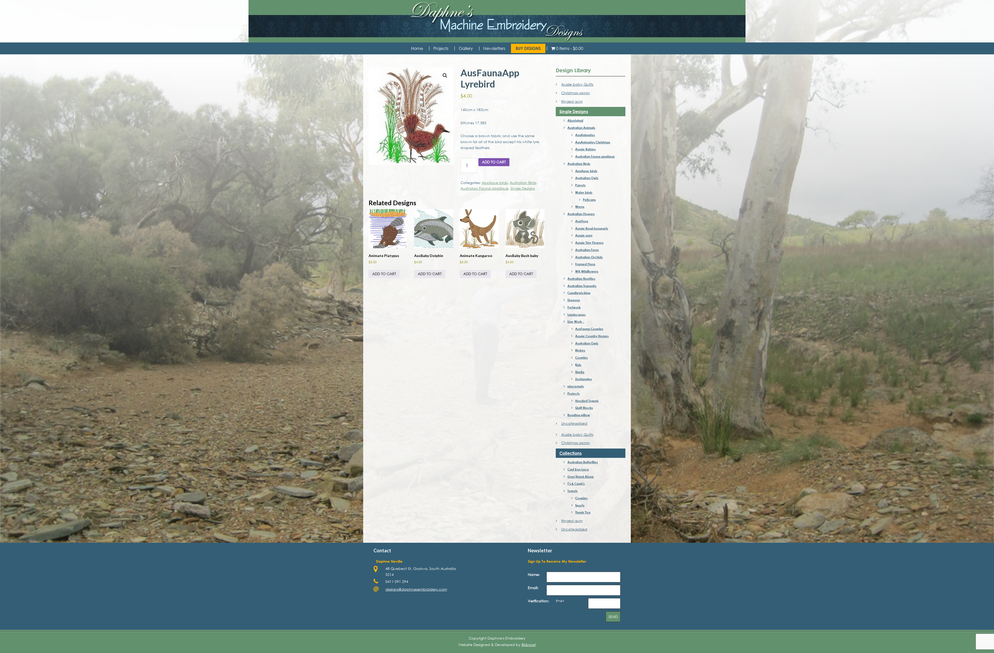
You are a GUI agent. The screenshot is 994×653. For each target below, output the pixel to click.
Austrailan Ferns (587, 250)
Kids (578, 365)
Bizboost (529, 644)
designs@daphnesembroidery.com (416, 589)
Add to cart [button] (384, 273)
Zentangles (583, 379)
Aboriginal (575, 120)
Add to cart (494, 161)
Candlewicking (578, 293)
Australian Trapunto (581, 286)
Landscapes (576, 314)
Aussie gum (583, 235)
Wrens (579, 206)
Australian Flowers (581, 214)
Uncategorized (574, 423)
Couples (581, 357)
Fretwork (574, 307)
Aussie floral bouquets (591, 228)
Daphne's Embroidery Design (497, 22)
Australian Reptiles (581, 278)
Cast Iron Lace (578, 469)
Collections (570, 453)
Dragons (573, 300)
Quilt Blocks (584, 408)
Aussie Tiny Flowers (589, 242)
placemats (575, 386)
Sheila (579, 372)
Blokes (580, 350)
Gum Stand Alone (580, 476)
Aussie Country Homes (592, 336)
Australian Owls (586, 178)
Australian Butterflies (582, 462)
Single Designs (522, 188)
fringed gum (571, 101)
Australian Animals (581, 128)
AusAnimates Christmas (592, 142)
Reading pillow (578, 415)
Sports (579, 505)
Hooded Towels (586, 401)
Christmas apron (575, 92)
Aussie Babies (585, 149)
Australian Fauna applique (484, 188)
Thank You (582, 512)
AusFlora (581, 221)
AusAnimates (585, 135)
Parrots (580, 185)
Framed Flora (585, 264)
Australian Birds (523, 182)
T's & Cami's (575, 483)
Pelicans (589, 199)
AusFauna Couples (589, 329)
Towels (572, 491)
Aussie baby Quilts (577, 84)
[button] (445, 75)
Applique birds (495, 182)
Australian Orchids (589, 257)
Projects (573, 393)
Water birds (583, 192)
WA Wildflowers (586, 271)
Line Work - (575, 321)
